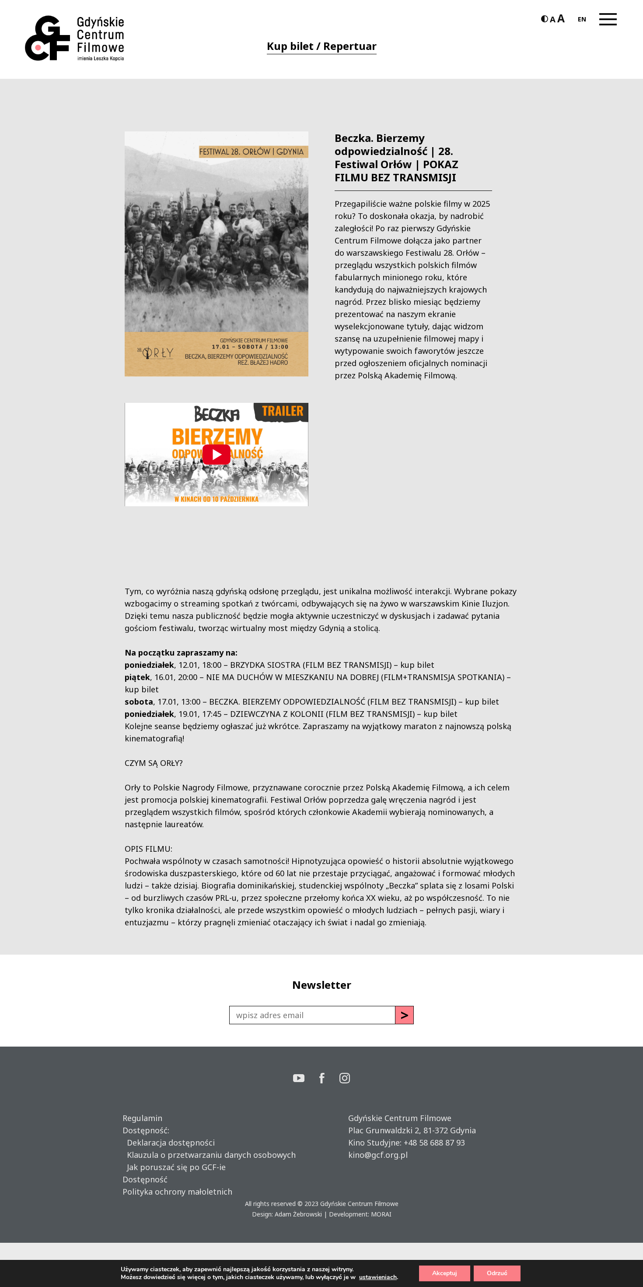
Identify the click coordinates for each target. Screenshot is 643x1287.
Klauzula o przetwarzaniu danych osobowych (209, 1154)
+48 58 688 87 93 (434, 1142)
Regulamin (142, 1118)
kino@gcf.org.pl (378, 1154)
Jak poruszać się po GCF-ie (174, 1167)
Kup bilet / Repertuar (322, 46)
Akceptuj (444, 1273)
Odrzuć (497, 1273)
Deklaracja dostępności (168, 1142)
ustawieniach (378, 1277)
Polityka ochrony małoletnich (177, 1191)
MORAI (381, 1214)
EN (582, 19)
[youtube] (306, 1079)
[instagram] (344, 1079)
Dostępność (145, 1179)
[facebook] (329, 1079)
